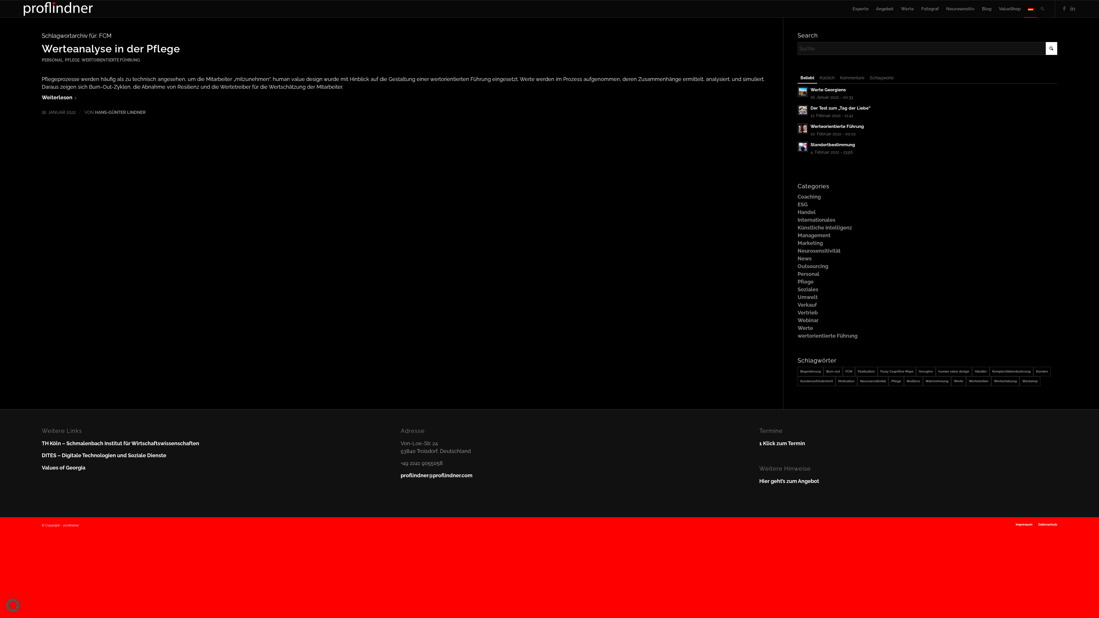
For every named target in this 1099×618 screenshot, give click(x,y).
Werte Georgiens (828, 89)
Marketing (810, 243)
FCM (848, 371)
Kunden (1042, 371)
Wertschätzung (1005, 381)
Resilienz (913, 381)
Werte (805, 328)
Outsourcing (813, 266)
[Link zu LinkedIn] (1072, 8)
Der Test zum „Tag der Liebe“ (841, 108)
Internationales (816, 220)
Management (814, 235)
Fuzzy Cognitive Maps (896, 371)
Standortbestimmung (833, 144)
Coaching (809, 197)
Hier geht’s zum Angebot (789, 481)
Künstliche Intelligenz (825, 228)
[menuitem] (860, 8)
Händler (981, 371)
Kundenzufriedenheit (816, 381)
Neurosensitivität (819, 251)
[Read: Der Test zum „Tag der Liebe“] (803, 110)
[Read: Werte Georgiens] (803, 92)
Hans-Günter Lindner (120, 112)
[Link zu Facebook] (1064, 8)
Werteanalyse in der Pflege (111, 49)
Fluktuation (866, 371)
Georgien (926, 371)
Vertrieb (808, 313)
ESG (803, 204)
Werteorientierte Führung (837, 126)
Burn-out (833, 371)
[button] (12, 605)
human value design (953, 371)
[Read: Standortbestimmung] (803, 147)
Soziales (808, 289)
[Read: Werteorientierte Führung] (803, 128)
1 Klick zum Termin (782, 443)
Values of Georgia (63, 468)
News (805, 258)
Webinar (808, 320)
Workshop (1030, 381)
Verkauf (807, 305)
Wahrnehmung (937, 381)
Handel (807, 212)
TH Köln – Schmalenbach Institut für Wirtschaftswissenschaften (120, 443)
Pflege (72, 60)
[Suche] (1042, 8)
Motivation (846, 381)
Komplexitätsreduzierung (1011, 371)
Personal (52, 60)
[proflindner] (58, 8)
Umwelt (808, 297)
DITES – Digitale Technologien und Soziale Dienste (104, 455)
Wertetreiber (979, 381)
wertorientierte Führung (111, 60)
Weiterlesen (57, 97)
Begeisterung (810, 371)
